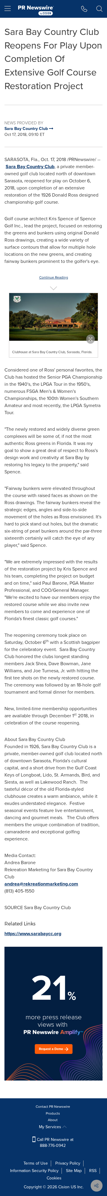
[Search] (99, 9)
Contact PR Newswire (53, 1106)
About (53, 1120)
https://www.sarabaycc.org (32, 933)
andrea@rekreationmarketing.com (41, 883)
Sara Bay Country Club (30, 166)
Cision (64, 1187)
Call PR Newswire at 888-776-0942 (54, 1142)
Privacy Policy (67, 1163)
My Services (50, 1127)
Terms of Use (35, 1163)
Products (53, 1113)
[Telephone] (84, 9)
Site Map (74, 1171)
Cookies (54, 1178)
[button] (53, 316)
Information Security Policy (34, 1171)
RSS (93, 1171)
